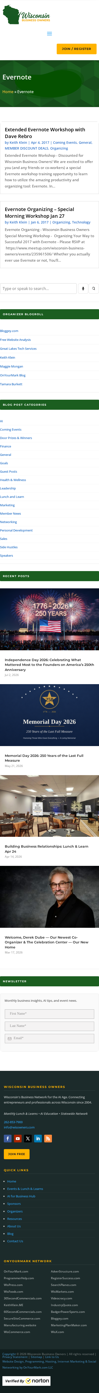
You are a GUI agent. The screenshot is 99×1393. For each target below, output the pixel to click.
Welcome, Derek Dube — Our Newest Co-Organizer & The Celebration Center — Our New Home (46, 942)
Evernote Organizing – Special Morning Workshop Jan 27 (39, 212)
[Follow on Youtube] (18, 1138)
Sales (3, 539)
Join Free (16, 1154)
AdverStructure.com (65, 1271)
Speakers (6, 555)
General (85, 142)
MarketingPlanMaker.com (69, 1325)
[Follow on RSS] (48, 1138)
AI (1, 421)
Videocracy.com (61, 1298)
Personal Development (16, 530)
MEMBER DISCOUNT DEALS (26, 148)
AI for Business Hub (21, 1196)
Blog (10, 1233)
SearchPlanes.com (63, 1285)
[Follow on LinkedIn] (38, 1138)
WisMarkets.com (62, 1292)
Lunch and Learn (12, 496)
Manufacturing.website (20, 1325)
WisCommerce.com (17, 1332)
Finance (5, 446)
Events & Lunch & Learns (25, 1189)
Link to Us (52, 1357)
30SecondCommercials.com (23, 1298)
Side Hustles (9, 547)
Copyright (9, 1354)
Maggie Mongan (11, 366)
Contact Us (15, 1241)
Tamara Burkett (11, 384)
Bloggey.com (9, 331)
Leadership (8, 488)
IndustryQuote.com (64, 1305)
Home (7, 91)
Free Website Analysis (15, 340)
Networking (8, 522)
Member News (10, 513)
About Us (14, 1226)
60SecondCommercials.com (23, 1312)
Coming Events (65, 142)
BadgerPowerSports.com (68, 1312)
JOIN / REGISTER (76, 49)
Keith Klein (18, 142)
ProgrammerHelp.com (19, 1278)
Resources (14, 1219)
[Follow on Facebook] (8, 1138)
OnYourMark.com (16, 1271)
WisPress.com (13, 1285)
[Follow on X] (28, 1138)
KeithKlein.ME (13, 1305)
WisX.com (57, 1332)
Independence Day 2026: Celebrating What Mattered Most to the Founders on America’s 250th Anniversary (49, 665)
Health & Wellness (13, 480)
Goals (4, 463)
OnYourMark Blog (12, 375)
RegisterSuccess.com (65, 1278)
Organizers (15, 1211)
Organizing (59, 148)
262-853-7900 (13, 1122)
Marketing (7, 505)
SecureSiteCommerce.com (22, 1318)
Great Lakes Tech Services (18, 348)
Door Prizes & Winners (16, 438)
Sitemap (36, 1357)
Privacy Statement (15, 1357)
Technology (81, 222)
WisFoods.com (13, 1292)
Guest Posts (8, 471)
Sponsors (14, 1203)
